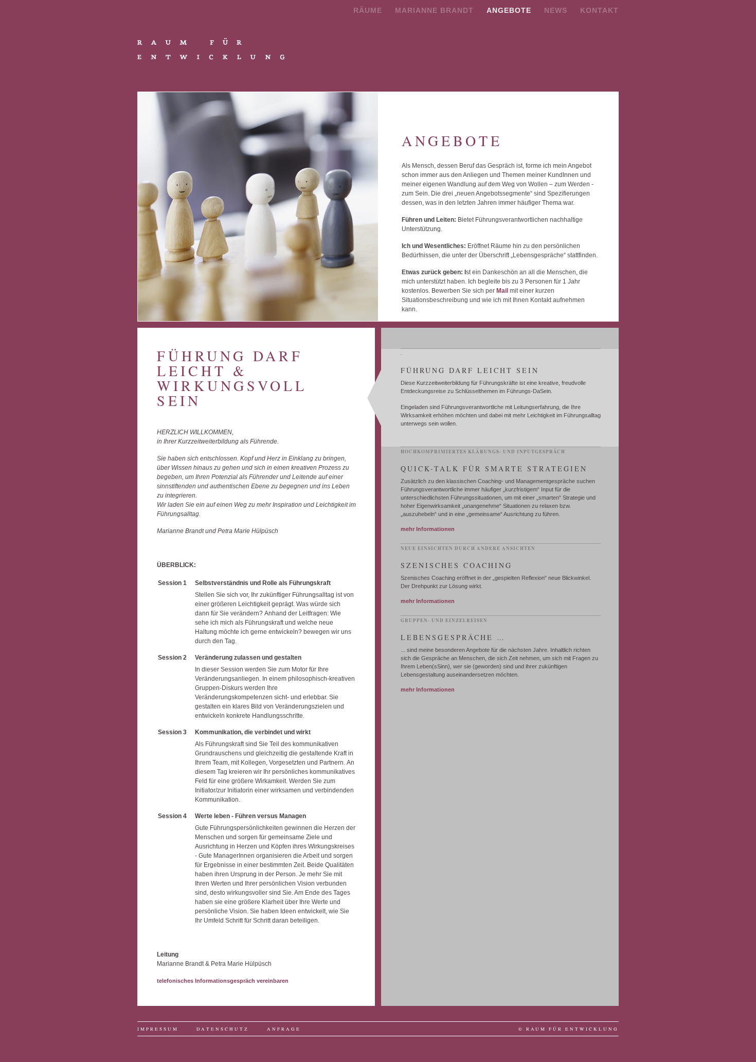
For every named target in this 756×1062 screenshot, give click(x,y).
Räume (367, 10)
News (555, 10)
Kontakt (599, 10)
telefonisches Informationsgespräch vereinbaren (223, 981)
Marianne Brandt (434, 10)
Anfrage (284, 1029)
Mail (502, 290)
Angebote (509, 10)
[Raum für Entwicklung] (211, 49)
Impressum (157, 1029)
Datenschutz (222, 1029)
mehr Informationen (428, 529)
